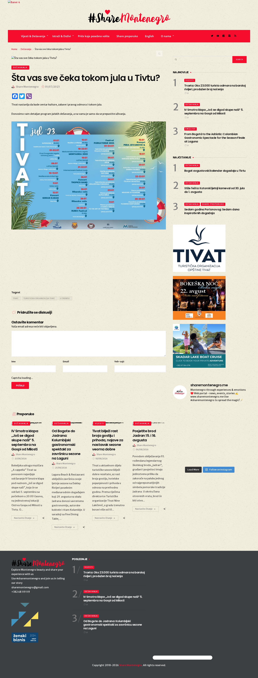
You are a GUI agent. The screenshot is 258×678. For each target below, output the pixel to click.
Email (66, 361)
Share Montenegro (130, 665)
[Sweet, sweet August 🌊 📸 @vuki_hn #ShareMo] (235, 457)
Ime (13, 361)
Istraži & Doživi (61, 36)
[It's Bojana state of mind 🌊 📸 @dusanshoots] (209, 412)
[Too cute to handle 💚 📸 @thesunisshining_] (209, 442)
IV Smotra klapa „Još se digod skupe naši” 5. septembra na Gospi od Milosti (213, 111)
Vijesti (99, 423)
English (149, 36)
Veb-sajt (119, 361)
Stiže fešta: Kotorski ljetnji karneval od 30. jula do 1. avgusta (214, 190)
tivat (15, 298)
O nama (166, 36)
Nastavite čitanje (22, 518)
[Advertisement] (88, 259)
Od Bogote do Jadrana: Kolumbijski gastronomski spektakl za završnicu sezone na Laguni (112, 625)
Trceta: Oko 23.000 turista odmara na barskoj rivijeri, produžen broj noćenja (215, 87)
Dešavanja (26, 49)
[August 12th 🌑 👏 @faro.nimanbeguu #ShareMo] (184, 457)
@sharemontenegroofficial (168, 657)
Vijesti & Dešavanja (33, 36)
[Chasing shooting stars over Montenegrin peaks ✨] (235, 442)
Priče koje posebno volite (94, 36)
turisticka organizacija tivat (39, 298)
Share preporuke (127, 36)
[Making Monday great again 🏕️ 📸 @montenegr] (184, 442)
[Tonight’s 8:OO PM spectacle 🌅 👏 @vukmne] (184, 427)
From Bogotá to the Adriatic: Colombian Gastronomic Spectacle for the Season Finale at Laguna (214, 137)
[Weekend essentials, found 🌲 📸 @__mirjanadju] (184, 412)
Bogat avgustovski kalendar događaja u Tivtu (214, 171)
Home (14, 49)
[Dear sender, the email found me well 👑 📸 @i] (235, 412)
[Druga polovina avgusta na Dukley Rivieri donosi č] (209, 457)
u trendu (65, 298)
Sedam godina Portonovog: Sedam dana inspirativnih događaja (211, 211)
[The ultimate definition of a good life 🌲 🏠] (209, 427)
